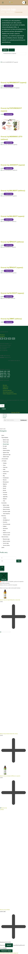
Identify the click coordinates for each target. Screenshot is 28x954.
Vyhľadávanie (23, 420)
